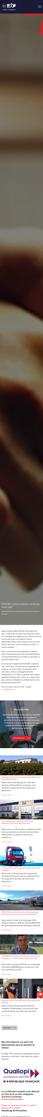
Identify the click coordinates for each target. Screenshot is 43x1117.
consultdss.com (8, 689)
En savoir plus (19, 738)
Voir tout (7, 1028)
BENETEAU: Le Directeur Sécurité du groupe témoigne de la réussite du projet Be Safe (20, 913)
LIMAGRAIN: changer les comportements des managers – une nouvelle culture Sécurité (21, 957)
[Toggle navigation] (40, 7)
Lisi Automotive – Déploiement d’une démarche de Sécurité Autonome (17, 822)
